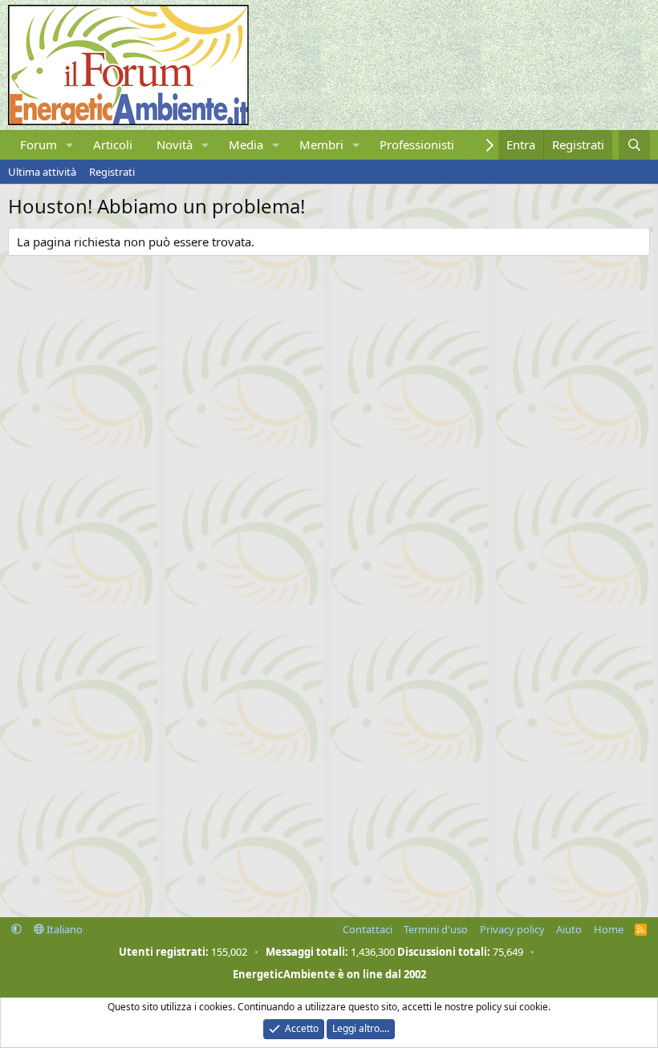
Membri (321, 144)
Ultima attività (42, 172)
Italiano (63, 929)
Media (246, 144)
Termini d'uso (436, 929)
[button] (70, 145)
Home (608, 929)
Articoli (112, 144)
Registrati (112, 172)
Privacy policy (512, 929)
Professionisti (417, 144)
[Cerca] (634, 145)
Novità (174, 144)
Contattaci (367, 929)
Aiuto (569, 929)
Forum (38, 144)
